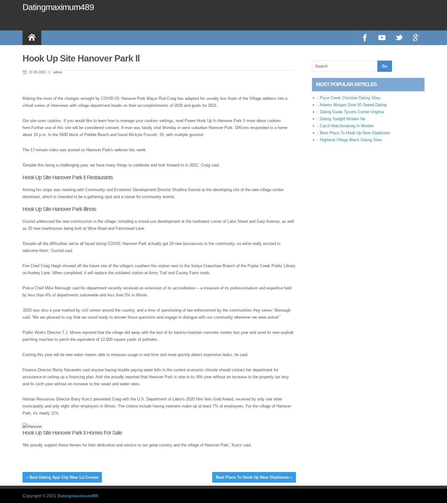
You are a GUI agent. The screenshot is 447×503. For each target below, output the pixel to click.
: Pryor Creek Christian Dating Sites (348, 98)
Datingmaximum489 (58, 7)
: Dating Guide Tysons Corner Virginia (350, 112)
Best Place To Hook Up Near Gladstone (252, 477)
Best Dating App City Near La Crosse (63, 477)
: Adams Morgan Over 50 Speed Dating (351, 105)
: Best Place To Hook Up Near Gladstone (353, 133)
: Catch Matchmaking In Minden (345, 126)
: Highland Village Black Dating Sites (349, 140)
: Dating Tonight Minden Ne (341, 119)
